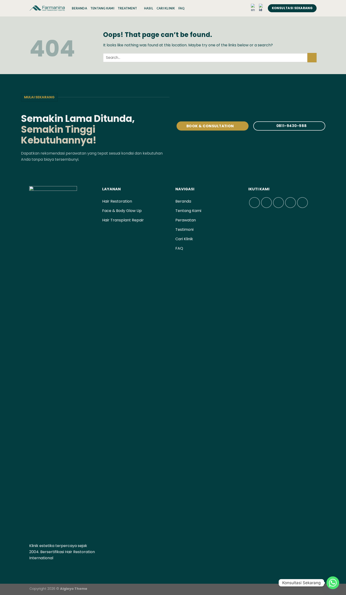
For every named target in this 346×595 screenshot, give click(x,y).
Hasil (148, 8)
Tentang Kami (102, 8)
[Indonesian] (262, 8)
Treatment (127, 8)
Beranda (79, 8)
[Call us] (49, 569)
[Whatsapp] (332, 582)
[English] (254, 8)
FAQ (181, 8)
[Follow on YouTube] (55, 569)
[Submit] (312, 57)
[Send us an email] (43, 569)
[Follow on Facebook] (32, 569)
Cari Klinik (166, 8)
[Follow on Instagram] (38, 569)
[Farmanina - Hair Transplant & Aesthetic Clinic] (47, 8)
